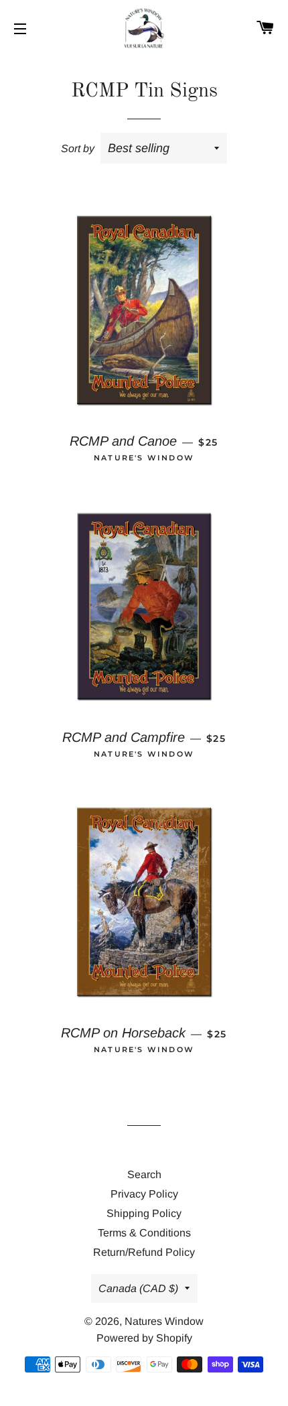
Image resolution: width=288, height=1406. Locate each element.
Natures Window (164, 1321)
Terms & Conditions (144, 1232)
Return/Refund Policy (144, 1252)
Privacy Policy (144, 1194)
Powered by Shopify (144, 1338)
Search (144, 1174)
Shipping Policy (144, 1213)
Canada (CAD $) (138, 1288)
